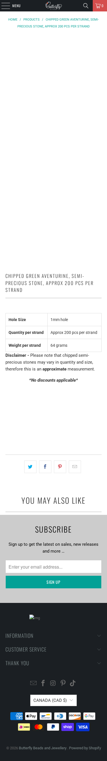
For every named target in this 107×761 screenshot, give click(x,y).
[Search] (85, 5)
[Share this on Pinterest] (60, 467)
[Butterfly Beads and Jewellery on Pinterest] (63, 683)
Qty (8, 391)
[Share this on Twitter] (30, 467)
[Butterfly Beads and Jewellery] (53, 5)
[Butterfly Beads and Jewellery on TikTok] (73, 683)
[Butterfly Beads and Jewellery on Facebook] (43, 683)
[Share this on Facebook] (45, 467)
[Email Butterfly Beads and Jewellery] (33, 683)
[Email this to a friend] (75, 467)
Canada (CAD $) (50, 700)
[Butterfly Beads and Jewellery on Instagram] (53, 683)
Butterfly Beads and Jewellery (43, 748)
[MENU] (2, 5)
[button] (53, 434)
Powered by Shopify (85, 748)
